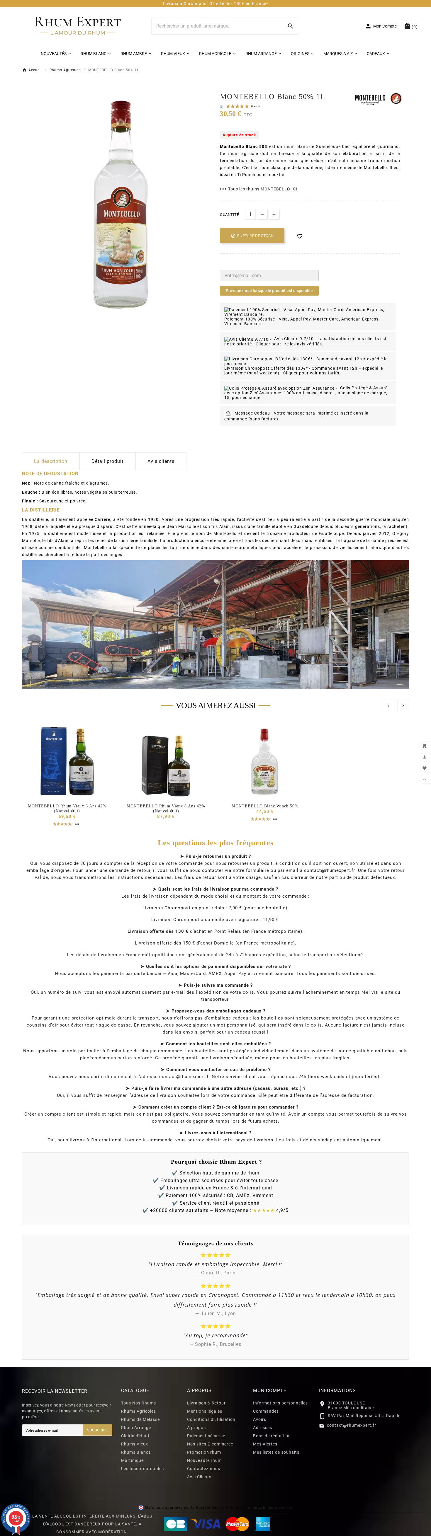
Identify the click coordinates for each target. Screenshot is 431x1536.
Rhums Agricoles (138, 1411)
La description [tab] (50, 461)
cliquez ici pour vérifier (270, 1507)
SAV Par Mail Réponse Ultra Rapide (364, 1415)
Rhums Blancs (136, 1452)
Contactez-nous (203, 1468)
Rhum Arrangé (136, 1427)
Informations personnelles (280, 1403)
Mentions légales (204, 1411)
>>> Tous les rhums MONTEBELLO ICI (258, 189)
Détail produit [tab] (107, 461)
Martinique (132, 1460)
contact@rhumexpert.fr (351, 1425)
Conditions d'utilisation (211, 1419)
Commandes (266, 1411)
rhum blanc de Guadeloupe (312, 146)
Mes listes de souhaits (276, 1452)
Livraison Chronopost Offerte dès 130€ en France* (215, 3)
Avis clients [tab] (160, 461)
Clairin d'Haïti (135, 1435)
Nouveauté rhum (204, 1460)
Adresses (262, 1427)
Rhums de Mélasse (140, 1419)
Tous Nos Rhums (138, 1403)
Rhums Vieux (134, 1444)
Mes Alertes (265, 1444)
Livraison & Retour (206, 1403)
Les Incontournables (142, 1468)
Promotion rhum (204, 1452)
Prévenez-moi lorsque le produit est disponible (269, 290)
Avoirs (259, 1419)
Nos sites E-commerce (210, 1444)
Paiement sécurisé (206, 1435)
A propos (196, 1427)
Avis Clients (199, 1476)
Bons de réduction (272, 1435)
